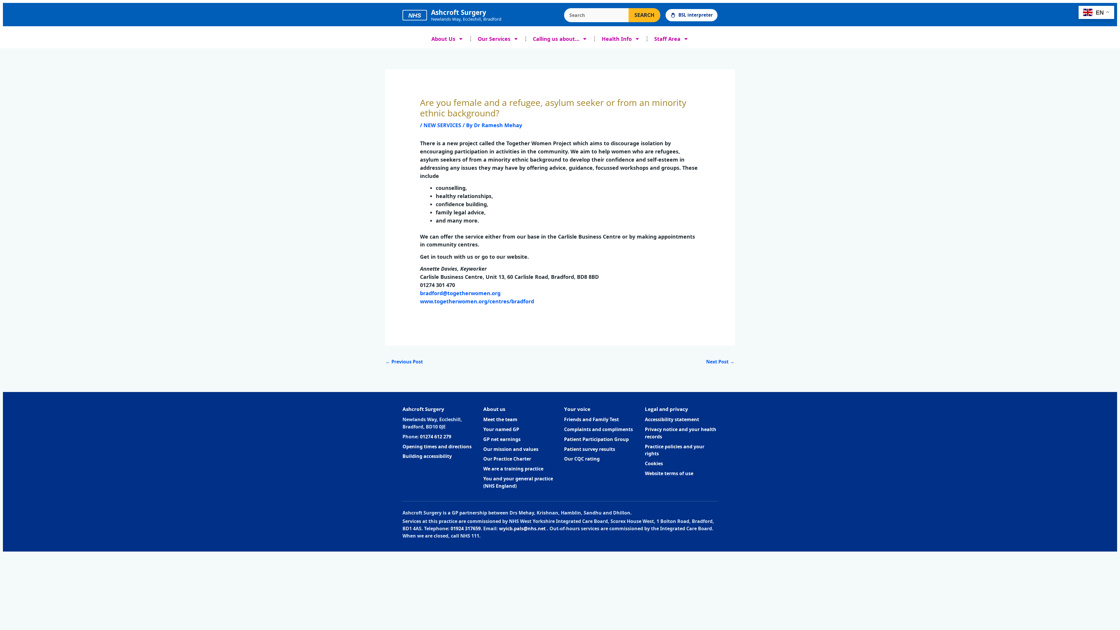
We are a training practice (513, 469)
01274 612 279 (435, 436)
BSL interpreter (695, 15)
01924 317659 (466, 528)
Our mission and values (510, 449)
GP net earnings (502, 439)
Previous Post (404, 361)
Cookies (654, 463)
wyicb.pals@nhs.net (522, 528)
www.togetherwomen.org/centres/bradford (477, 301)
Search (644, 14)
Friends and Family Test (591, 419)
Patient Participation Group (596, 439)
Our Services (494, 38)
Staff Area (667, 38)
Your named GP (501, 429)
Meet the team (500, 419)
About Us (443, 38)
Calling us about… (556, 38)
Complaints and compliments (598, 429)
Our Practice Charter (507, 459)
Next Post (720, 361)
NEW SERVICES (442, 125)
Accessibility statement (672, 419)
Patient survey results (589, 449)
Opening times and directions (437, 446)
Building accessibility (427, 456)
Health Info (617, 38)
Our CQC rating (582, 459)
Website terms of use (669, 473)
